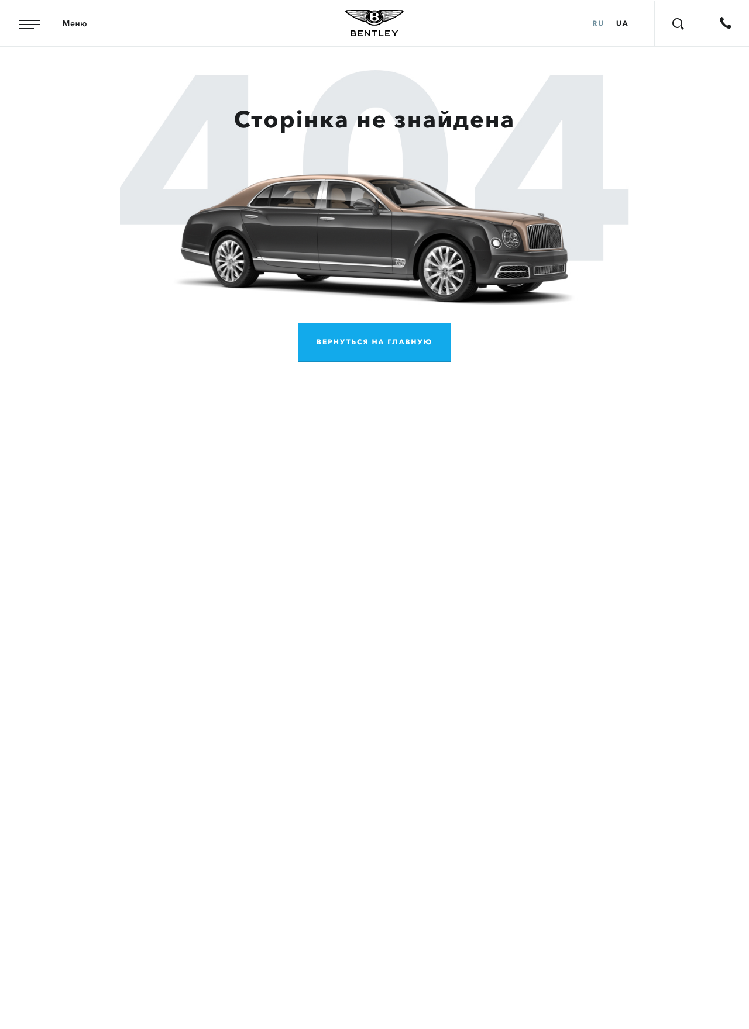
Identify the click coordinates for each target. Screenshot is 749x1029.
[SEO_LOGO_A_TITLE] (374, 23)
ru (598, 23)
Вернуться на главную (374, 342)
